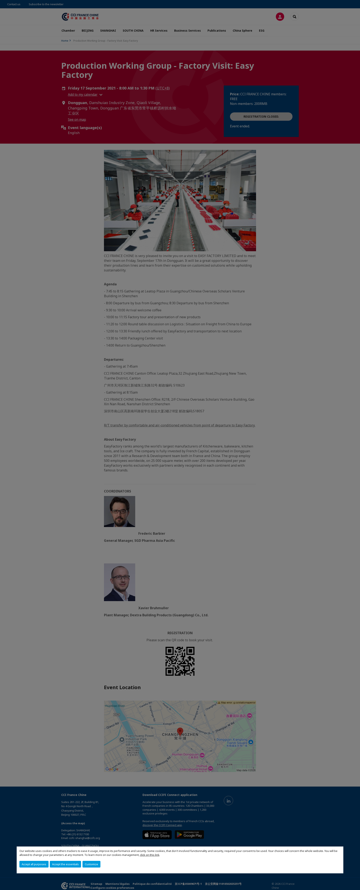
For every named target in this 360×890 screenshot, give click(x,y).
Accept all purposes (34, 864)
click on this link (149, 855)
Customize (91, 864)
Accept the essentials (65, 864)
